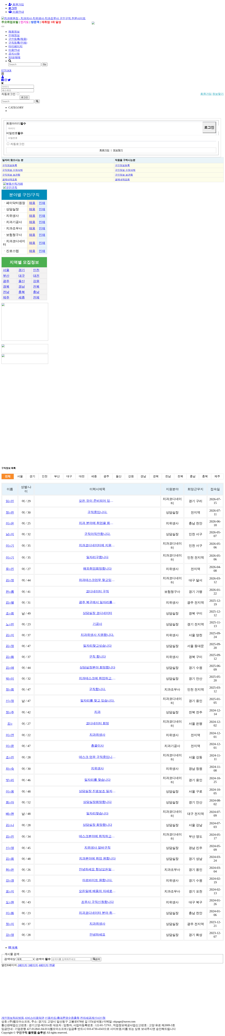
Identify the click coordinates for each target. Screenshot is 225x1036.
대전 (36, 275)
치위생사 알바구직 (97, 847)
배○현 (10, 814)
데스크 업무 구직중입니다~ (97, 757)
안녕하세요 (97, 934)
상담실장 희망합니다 (97, 825)
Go (44, 64)
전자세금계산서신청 (92, 1017)
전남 (6, 292)
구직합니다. (97, 689)
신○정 (10, 701)
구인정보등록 (122, 165)
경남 (21, 286)
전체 (36, 297)
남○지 (10, 534)
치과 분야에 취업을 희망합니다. (97, 523)
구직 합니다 (97, 656)
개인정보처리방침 (12, 1017)
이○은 (10, 523)
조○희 (10, 613)
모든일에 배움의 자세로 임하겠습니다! (97, 891)
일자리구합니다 (97, 557)
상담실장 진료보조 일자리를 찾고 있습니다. (97, 791)
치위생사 (97, 768)
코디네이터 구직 (97, 591)
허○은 (10, 869)
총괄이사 (97, 745)
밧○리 (10, 780)
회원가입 (18, 4)
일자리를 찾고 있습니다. (97, 700)
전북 (36, 286)
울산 (21, 281)
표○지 (10, 891)
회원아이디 (16, 123)
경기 (21, 270)
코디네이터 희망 (97, 723)
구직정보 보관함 (11, 174)
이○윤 (10, 746)
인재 (42, 203)
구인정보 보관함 (124, 174)
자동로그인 (17, 143)
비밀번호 (14, 133)
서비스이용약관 (34, 1017)
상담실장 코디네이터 (97, 613)
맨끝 (52, 965)
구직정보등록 (9, 165)
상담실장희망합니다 (97, 802)
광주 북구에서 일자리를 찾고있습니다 (97, 602)
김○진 (10, 836)
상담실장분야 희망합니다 (97, 667)
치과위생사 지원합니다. (97, 635)
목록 (14, 947)
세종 (21, 297)
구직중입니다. (97, 512)
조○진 (10, 757)
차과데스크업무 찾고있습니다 (97, 580)
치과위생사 (97, 734)
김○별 (10, 602)
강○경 (10, 880)
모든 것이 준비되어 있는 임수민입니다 (97, 500)
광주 (6, 281)
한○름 (10, 591)
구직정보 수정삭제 (12, 170)
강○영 (10, 935)
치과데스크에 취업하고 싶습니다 (97, 678)
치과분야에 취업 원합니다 (97, 858)
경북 (6, 286)
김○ (9, 723)
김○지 (10, 635)
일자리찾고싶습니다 (97, 645)
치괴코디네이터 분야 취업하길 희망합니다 (97, 913)
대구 (21, 275)
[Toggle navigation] (2, 26)
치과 (97, 712)
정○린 (10, 512)
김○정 (10, 580)
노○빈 (10, 624)
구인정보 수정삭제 (125, 170)
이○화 (10, 913)
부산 (6, 275)
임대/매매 (14, 57)
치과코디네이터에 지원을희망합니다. (97, 545)
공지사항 (14, 53)
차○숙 (10, 768)
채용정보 (14, 31)
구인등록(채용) (17, 39)
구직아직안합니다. (97, 534)
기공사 (97, 624)
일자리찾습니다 (97, 813)
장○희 (10, 689)
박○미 (10, 678)
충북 (21, 292)
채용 (32, 203)
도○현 (10, 902)
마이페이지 (15, 46)
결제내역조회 (9, 179)
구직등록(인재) (17, 42)
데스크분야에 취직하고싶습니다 (97, 836)
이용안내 (14, 50)
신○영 (10, 848)
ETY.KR (6, 70)
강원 (36, 281)
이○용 (10, 791)
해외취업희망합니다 (97, 568)
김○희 (10, 859)
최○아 (10, 802)
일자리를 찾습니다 (97, 780)
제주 (6, 297)
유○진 (10, 569)
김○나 (10, 825)
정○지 (10, 924)
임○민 (10, 501)
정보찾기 (218, 93)
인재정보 (14, 35)
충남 (36, 292)
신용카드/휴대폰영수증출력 (62, 1017)
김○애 (10, 668)
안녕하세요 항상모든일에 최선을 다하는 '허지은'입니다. (97, 869)
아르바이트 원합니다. (97, 880)
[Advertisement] (106, 389)
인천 (36, 270)
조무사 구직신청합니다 (97, 902)
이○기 (10, 545)
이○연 (10, 735)
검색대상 (9, 958)
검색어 (43, 958)
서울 (6, 270)
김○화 (10, 657)
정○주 (10, 712)
